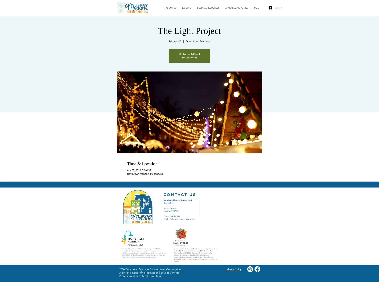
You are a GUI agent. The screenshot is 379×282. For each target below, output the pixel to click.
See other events (189, 57)
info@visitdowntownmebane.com (181, 219)
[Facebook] (257, 269)
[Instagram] (250, 269)
